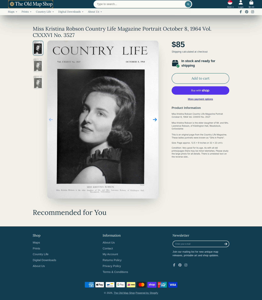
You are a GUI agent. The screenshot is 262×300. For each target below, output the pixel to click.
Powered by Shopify (147, 292)
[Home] (30, 4)
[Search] (188, 4)
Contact (108, 248)
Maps (11, 11)
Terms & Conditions (115, 271)
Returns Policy (112, 260)
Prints (25, 11)
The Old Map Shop (124, 292)
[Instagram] (252, 11)
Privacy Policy (112, 266)
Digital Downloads (69, 11)
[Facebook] (240, 11)
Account (241, 4)
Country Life (43, 11)
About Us (93, 11)
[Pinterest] (246, 11)
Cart (251, 4)
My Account (110, 254)
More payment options (200, 99)
